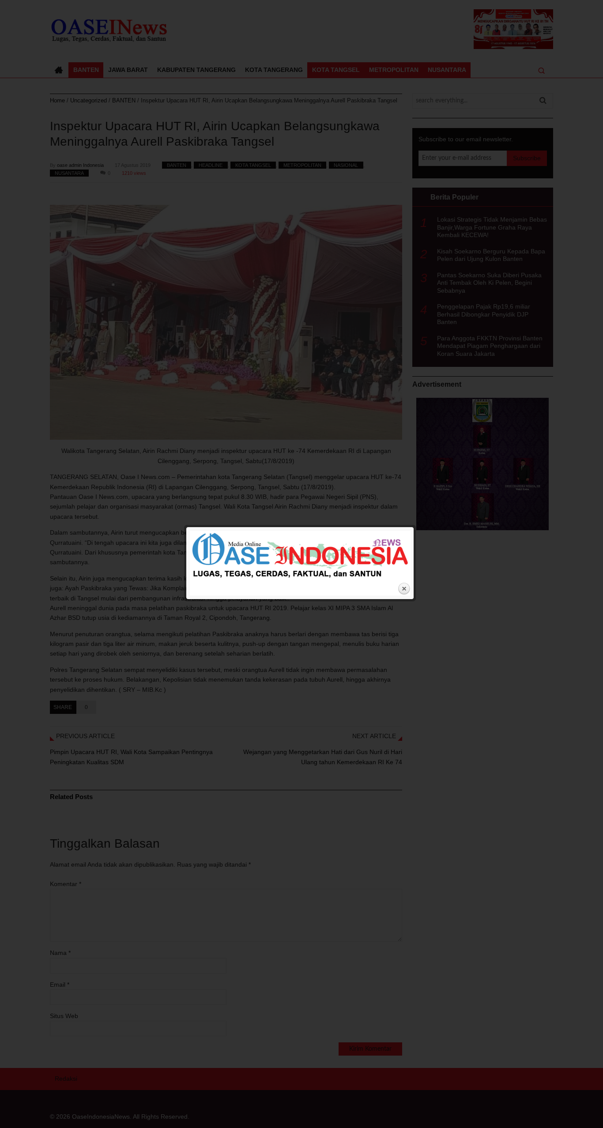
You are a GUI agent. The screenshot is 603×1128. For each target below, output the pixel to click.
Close (404, 589)
